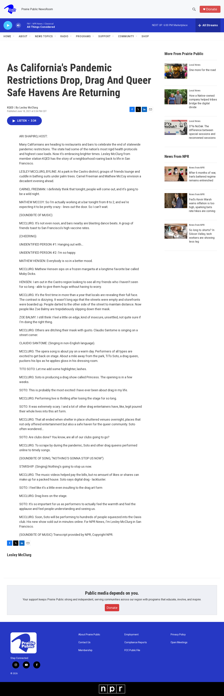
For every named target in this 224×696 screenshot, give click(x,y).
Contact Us (84, 642)
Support (104, 36)
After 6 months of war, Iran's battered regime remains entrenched (202, 176)
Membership (85, 650)
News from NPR (197, 167)
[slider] (23, 25)
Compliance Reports (135, 642)
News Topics (44, 36)
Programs (83, 36)
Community (126, 36)
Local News (194, 64)
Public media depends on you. (112, 593)
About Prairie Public (89, 634)
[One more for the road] (175, 71)
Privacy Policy (178, 634)
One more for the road (202, 70)
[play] (8, 25)
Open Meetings (179, 642)
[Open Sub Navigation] (13, 36)
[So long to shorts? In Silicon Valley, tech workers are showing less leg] (175, 231)
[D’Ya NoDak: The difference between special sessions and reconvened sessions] (175, 127)
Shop (145, 36)
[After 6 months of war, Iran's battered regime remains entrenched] (175, 173)
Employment (131, 634)
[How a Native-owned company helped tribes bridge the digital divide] (175, 96)
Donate (211, 9)
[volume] (18, 25)
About (23, 36)
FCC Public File (132, 650)
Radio (64, 36)
